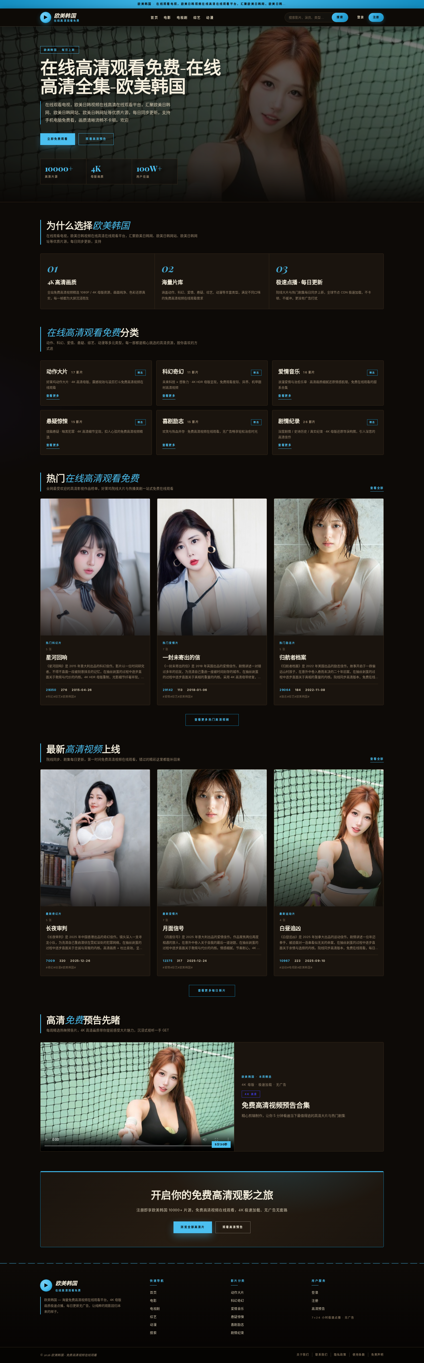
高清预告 (318, 1308)
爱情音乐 (237, 1308)
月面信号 (173, 928)
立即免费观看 (57, 139)
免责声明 (377, 1354)
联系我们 (321, 1354)
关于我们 (303, 1354)
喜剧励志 (237, 1324)
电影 (167, 17)
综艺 (197, 17)
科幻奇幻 (237, 1300)
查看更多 (53, 395)
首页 (154, 17)
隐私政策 (340, 1354)
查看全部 (377, 488)
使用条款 (359, 1354)
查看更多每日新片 (212, 990)
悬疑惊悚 (237, 1317)
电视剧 (182, 17)
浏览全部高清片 (193, 1227)
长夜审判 (56, 928)
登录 (360, 17)
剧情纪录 (237, 1333)
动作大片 (237, 1292)
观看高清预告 (96, 139)
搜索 (340, 17)
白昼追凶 (290, 928)
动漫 (210, 17)
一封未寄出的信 (181, 657)
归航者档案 (292, 657)
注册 (376, 17)
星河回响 (56, 657)
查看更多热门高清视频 (212, 719)
